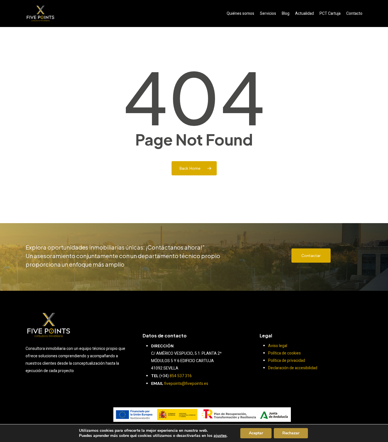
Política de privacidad (286, 361)
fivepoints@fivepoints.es (186, 384)
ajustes (220, 435)
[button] (311, 255)
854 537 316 (181, 376)
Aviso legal (277, 346)
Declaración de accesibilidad (292, 368)
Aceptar (256, 433)
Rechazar (290, 433)
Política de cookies (284, 353)
